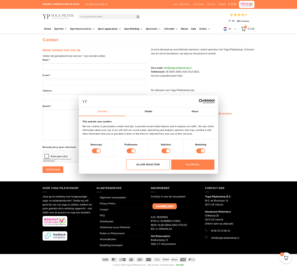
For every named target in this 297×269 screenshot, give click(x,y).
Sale (193, 29)
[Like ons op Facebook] (229, 4)
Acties (203, 29)
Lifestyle (169, 29)
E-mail (46, 75)
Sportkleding (131, 29)
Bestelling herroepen (111, 245)
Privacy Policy (107, 203)
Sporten (59, 29)
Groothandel (106, 221)
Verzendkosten (108, 239)
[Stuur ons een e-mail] (235, 4)
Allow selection (148, 164)
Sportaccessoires (80, 29)
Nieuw (184, 29)
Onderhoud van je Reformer (115, 227)
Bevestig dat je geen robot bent (59, 147)
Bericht (47, 106)
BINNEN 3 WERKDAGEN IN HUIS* (61, 4)
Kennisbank (198, 4)
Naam (46, 60)
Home (47, 29)
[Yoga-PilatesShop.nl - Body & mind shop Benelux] (58, 16)
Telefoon (47, 90)
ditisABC (180, 265)
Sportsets (151, 29)
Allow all (193, 164)
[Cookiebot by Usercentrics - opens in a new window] (201, 101)
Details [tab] (148, 111)
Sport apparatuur (108, 29)
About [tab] (195, 111)
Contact (222, 4)
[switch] (131, 150)
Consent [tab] (102, 111)
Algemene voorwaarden (113, 197)
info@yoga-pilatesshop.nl (178, 68)
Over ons (211, 4)
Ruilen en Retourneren (112, 233)
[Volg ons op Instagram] (232, 4)
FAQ (102, 215)
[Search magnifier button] (138, 16)
